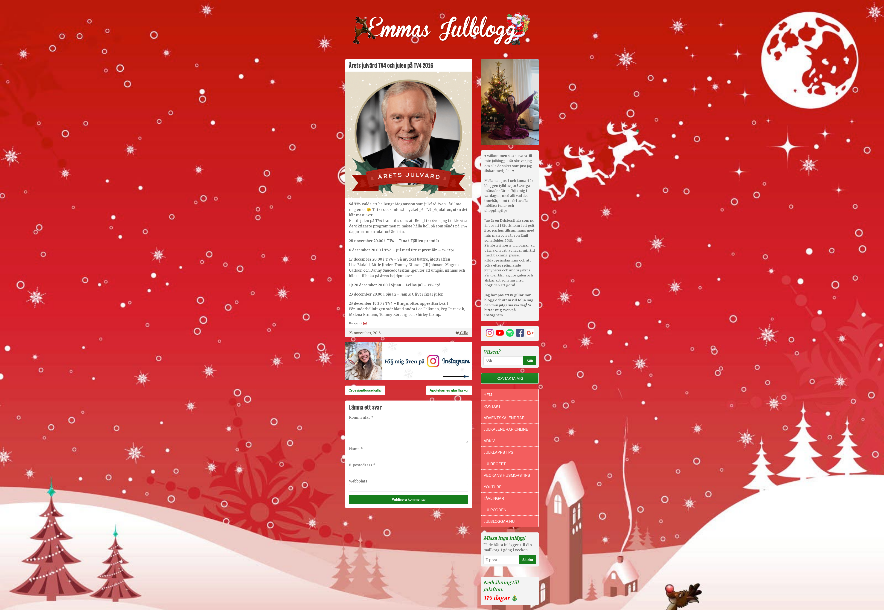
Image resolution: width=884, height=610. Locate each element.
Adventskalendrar (504, 417)
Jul (365, 323)
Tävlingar (494, 498)
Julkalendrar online (506, 429)
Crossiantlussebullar (365, 390)
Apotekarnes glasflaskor (449, 390)
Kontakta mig (510, 378)
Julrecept (495, 463)
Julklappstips (498, 452)
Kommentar (361, 417)
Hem (488, 394)
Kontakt (492, 406)
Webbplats (358, 481)
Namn (356, 449)
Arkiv (489, 440)
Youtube (493, 486)
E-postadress (362, 465)
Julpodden (495, 509)
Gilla (464, 333)
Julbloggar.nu (499, 521)
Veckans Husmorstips (507, 475)
